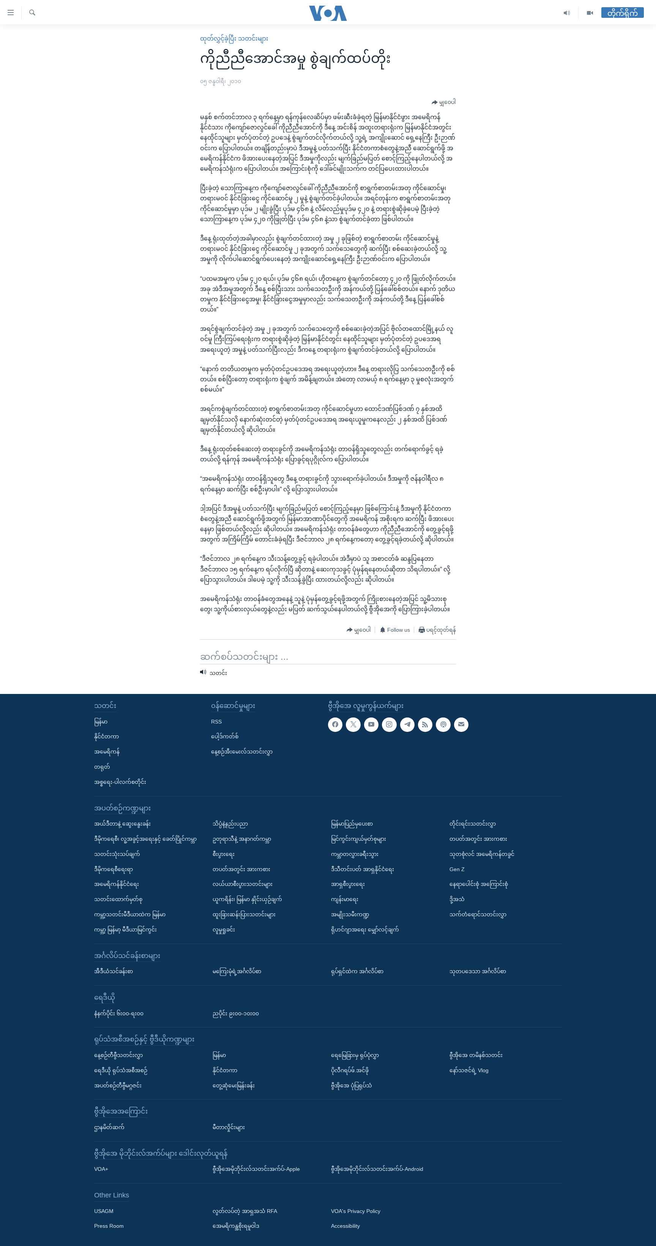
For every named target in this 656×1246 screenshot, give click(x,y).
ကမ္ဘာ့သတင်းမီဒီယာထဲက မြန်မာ (130, 914)
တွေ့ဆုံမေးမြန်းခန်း (234, 1085)
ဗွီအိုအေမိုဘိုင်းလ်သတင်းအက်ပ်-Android (377, 1169)
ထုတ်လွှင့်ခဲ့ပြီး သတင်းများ (234, 38)
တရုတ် (102, 767)
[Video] (590, 13)
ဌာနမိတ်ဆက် (109, 1127)
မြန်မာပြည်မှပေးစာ (352, 824)
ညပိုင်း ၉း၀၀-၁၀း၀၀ (236, 1013)
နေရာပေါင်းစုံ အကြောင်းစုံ (478, 884)
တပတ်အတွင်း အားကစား (241, 869)
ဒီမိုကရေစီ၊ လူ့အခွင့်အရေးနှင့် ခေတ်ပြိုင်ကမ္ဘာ (145, 839)
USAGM (104, 1211)
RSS (216, 722)
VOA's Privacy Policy (355, 1211)
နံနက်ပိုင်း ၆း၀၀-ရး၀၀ (119, 1013)
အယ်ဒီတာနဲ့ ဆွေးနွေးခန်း (122, 824)
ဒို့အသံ (457, 899)
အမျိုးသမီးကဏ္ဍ (350, 914)
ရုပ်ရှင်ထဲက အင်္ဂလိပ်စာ (357, 971)
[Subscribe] (461, 724)
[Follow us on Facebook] (335, 724)
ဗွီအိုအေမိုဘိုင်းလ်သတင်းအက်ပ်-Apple (256, 1169)
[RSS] (425, 724)
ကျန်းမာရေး (344, 899)
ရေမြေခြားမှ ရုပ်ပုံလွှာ (355, 1055)
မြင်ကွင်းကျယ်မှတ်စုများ (358, 839)
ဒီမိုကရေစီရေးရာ (113, 869)
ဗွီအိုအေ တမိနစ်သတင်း (476, 1055)
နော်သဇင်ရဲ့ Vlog (469, 1070)
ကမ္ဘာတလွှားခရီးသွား (354, 854)
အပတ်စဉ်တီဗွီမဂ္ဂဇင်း (118, 1085)
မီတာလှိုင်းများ (229, 1127)
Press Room (109, 1226)
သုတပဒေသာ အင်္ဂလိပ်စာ (477, 971)
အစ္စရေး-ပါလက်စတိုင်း (120, 782)
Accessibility (345, 1226)
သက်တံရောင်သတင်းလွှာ (477, 914)
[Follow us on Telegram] (407, 724)
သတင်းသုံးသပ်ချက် (117, 854)
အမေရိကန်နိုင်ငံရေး (116, 884)
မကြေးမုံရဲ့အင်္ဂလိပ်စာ (237, 971)
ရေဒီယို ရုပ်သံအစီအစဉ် (120, 1070)
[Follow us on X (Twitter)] (353, 724)
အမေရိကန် (107, 752)
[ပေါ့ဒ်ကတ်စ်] (443, 724)
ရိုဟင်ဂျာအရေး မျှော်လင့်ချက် (365, 930)
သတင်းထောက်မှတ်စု (118, 899)
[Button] (444, 102)
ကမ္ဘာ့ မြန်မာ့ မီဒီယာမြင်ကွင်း (125, 930)
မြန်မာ (100, 722)
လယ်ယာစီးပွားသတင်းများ (243, 884)
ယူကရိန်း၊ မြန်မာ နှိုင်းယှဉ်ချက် (247, 899)
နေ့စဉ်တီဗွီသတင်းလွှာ (118, 1055)
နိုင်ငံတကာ (106, 737)
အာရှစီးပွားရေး (348, 884)
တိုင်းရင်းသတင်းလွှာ (472, 824)
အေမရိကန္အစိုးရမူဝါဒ (236, 1226)
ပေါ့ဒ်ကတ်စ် (224, 737)
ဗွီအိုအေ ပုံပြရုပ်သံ (351, 1085)
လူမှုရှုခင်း (224, 930)
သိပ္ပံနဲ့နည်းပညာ (230, 824)
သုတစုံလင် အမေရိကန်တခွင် (481, 854)
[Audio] (567, 13)
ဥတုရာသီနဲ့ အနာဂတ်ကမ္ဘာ (242, 839)
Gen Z (457, 869)
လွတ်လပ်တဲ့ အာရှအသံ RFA (245, 1211)
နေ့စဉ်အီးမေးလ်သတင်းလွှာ (242, 752)
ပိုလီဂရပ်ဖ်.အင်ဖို (350, 1070)
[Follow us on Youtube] (371, 724)
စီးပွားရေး (224, 854)
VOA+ (101, 1169)
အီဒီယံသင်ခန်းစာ (113, 971)
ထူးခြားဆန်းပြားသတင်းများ (244, 914)
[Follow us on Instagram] (389, 724)
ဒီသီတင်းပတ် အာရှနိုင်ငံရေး (362, 869)
